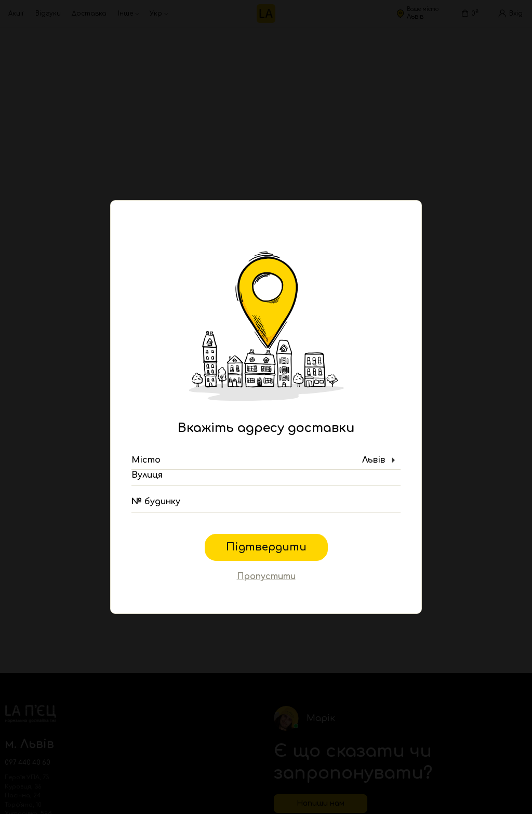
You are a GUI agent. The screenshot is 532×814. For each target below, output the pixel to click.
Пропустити (266, 576)
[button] (266, 460)
